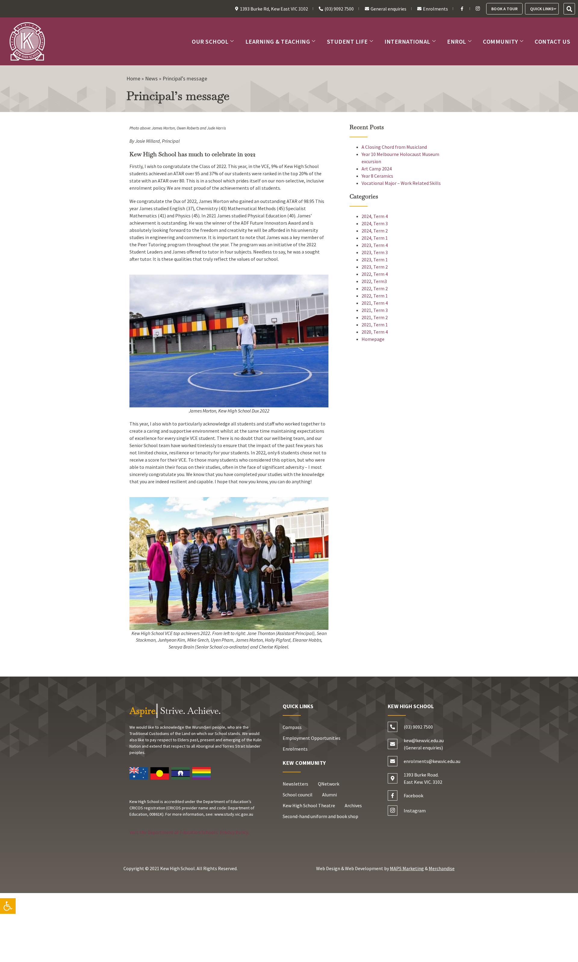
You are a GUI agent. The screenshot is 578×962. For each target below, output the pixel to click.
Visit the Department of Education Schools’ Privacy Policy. (189, 832)
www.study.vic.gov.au (233, 814)
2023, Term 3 (375, 252)
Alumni (329, 795)
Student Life (347, 41)
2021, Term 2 (375, 317)
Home (133, 78)
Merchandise (442, 868)
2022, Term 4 (375, 274)
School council (297, 795)
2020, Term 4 (375, 332)
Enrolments (295, 749)
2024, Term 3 (375, 223)
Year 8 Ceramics (377, 176)
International (407, 41)
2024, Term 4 (375, 216)
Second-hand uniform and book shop (320, 816)
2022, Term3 (374, 281)
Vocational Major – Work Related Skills (401, 183)
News (151, 78)
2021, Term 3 (375, 310)
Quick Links (542, 8)
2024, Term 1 (375, 238)
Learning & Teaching (277, 41)
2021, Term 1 (375, 325)
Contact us (552, 41)
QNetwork (328, 784)
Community (500, 41)
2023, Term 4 (375, 245)
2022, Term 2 (375, 288)
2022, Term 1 (375, 296)
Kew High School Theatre (309, 805)
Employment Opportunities (311, 738)
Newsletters (295, 784)
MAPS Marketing (407, 868)
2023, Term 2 (375, 267)
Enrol (456, 41)
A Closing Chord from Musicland (394, 147)
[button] (8, 906)
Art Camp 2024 (377, 169)
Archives (353, 805)
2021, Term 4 (375, 303)
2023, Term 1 (375, 260)
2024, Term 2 (375, 231)
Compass (292, 727)
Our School (210, 41)
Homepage (373, 339)
